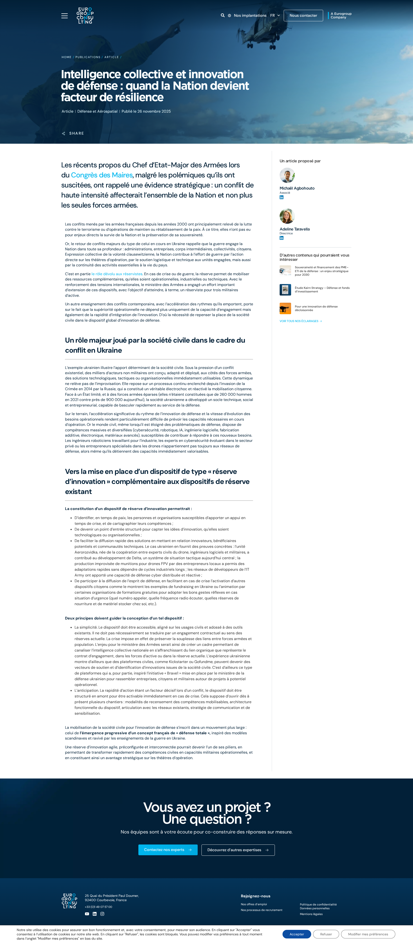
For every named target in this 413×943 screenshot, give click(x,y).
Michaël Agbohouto (297, 188)
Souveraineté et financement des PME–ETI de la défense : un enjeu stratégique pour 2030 (321, 271)
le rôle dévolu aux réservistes (117, 273)
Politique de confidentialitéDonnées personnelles (318, 906)
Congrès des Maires (101, 175)
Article (111, 57)
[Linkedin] (94, 914)
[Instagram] (102, 914)
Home (67, 57)
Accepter (297, 934)
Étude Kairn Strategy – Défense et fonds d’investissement (322, 290)
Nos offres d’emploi (254, 904)
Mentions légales (311, 914)
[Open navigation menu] (64, 15)
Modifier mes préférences (368, 934)
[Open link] (223, 15)
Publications (88, 57)
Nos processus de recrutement (262, 910)
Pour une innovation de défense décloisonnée (316, 308)
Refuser (326, 934)
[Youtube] (87, 914)
